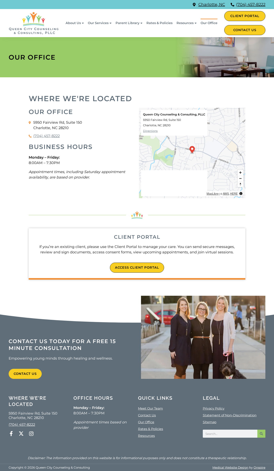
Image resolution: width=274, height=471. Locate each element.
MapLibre (213, 194)
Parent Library (127, 23)
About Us (73, 23)
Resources (185, 23)
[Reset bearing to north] (240, 184)
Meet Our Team (150, 408)
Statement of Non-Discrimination (230, 415)
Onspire (259, 467)
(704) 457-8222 (250, 4)
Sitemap (209, 422)
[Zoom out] (240, 178)
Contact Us (147, 415)
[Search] (261, 434)
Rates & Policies (159, 23)
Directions (150, 131)
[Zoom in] (240, 172)
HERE (234, 194)
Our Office (209, 23)
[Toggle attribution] (240, 193)
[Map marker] (192, 150)
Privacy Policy (213, 408)
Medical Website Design (230, 467)
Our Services (98, 23)
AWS (226, 194)
